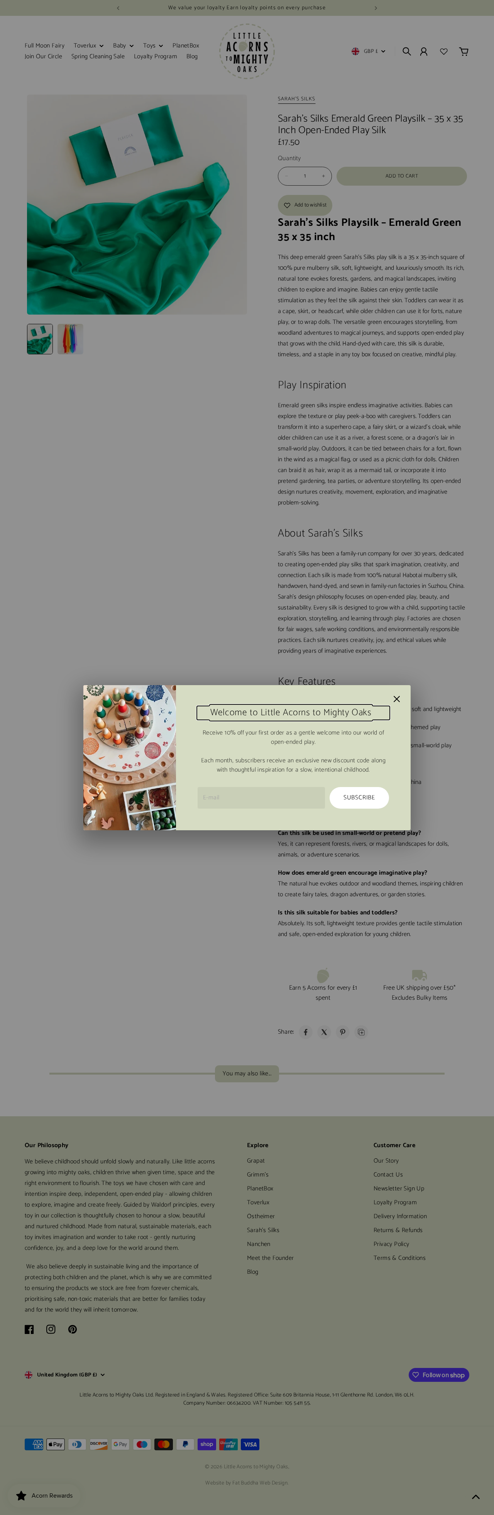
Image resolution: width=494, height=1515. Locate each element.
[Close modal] (396, 699)
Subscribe (359, 797)
